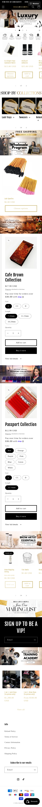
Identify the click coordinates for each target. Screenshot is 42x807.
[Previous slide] (15, 30)
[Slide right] (26, 85)
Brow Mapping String (9, 571)
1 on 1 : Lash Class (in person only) (10, 693)
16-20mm (12, 322)
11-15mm (25, 316)
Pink (22, 456)
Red (9, 451)
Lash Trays (7, 117)
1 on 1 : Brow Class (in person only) (30, 693)
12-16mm (12, 487)
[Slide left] (15, 85)
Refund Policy (10, 731)
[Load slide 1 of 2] (19, 30)
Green (20, 462)
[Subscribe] (34, 640)
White (10, 468)
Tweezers (23, 117)
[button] (3, 7)
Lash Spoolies (9, 199)
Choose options (10, 75)
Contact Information (12, 742)
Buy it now (21, 350)
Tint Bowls (25, 570)
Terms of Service (11, 737)
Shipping (8, 289)
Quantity (8, 327)
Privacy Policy (10, 748)
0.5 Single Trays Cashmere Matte (9, 62)
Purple (10, 456)
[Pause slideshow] (39, 30)
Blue (10, 462)
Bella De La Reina (23, 803)
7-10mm (11, 316)
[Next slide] (26, 30)
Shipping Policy (10, 754)
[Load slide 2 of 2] (22, 30)
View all (21, 710)
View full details (11, 359)
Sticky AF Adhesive (25, 62)
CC (17, 306)
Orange (21, 451)
